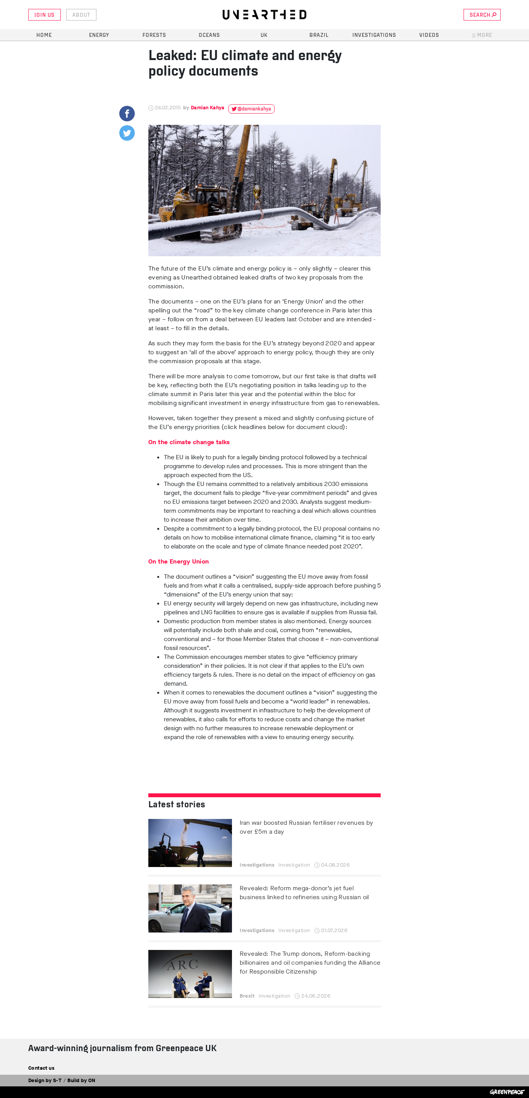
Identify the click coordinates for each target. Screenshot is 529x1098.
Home (44, 35)
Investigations (374, 35)
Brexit (247, 996)
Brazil (319, 35)
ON (92, 1080)
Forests (154, 35)
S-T (57, 1080)
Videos (429, 35)
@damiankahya (254, 109)
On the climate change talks (189, 442)
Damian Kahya (208, 107)
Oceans (209, 35)
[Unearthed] (264, 15)
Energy (99, 35)
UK (264, 35)
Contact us (41, 1068)
